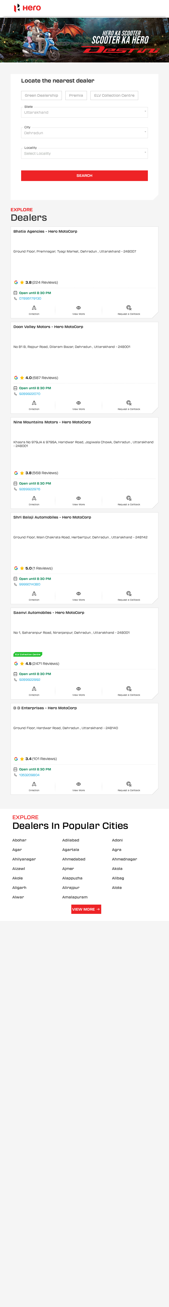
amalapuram (75, 897)
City (27, 127)
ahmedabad (73, 859)
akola (117, 869)
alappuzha (72, 878)
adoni (117, 840)
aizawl (18, 869)
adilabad (70, 840)
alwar (18, 897)
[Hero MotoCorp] (27, 8)
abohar (19, 840)
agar (17, 850)
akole (17, 878)
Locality (30, 147)
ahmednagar (124, 859)
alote (117, 888)
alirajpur (70, 888)
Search (84, 176)
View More (83, 909)
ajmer (68, 869)
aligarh (19, 888)
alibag (118, 878)
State (28, 106)
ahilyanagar (24, 859)
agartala (70, 850)
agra (116, 850)
